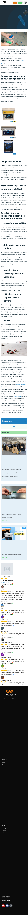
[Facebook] (7, 905)
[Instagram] (11, 905)
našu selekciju (17, 396)
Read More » (5, 478)
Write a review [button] (5, 582)
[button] (25, 2)
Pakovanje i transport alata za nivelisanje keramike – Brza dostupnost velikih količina (11, 473)
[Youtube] (3, 905)
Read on (5, 432)
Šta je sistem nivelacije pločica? (11, 555)
